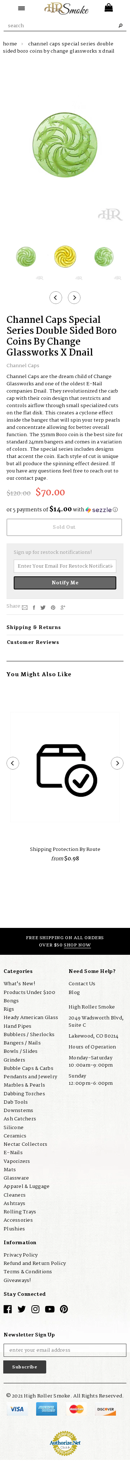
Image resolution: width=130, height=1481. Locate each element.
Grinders (14, 1060)
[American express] (47, 1409)
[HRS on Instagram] (35, 1311)
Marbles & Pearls (24, 1085)
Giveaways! (17, 1281)
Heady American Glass (31, 1018)
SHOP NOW (77, 945)
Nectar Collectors (25, 1144)
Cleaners (15, 1195)
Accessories (18, 1220)
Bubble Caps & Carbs (28, 1068)
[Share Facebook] (34, 608)
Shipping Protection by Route (65, 849)
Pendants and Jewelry (30, 1077)
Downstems (18, 1111)
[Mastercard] (77, 1409)
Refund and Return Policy (35, 1263)
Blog (74, 993)
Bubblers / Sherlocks (29, 1035)
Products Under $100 (29, 993)
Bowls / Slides (21, 1051)
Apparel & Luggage (26, 1186)
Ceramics (15, 1136)
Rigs (9, 1009)
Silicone (13, 1128)
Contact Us (82, 984)
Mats (10, 1170)
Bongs (11, 1001)
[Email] (24, 608)
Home (10, 44)
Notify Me (65, 583)
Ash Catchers (20, 1119)
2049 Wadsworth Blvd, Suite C (96, 1021)
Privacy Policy (21, 1255)
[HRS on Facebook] (8, 1311)
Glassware (16, 1178)
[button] (65, 510)
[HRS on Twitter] (21, 1311)
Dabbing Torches (24, 1094)
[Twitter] (43, 608)
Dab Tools (16, 1102)
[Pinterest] (53, 608)
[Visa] (18, 1409)
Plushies (14, 1229)
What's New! (19, 984)
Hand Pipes (18, 1026)
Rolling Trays (20, 1212)
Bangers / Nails (22, 1043)
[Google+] (63, 608)
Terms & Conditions (28, 1272)
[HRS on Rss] (50, 1311)
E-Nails (13, 1153)
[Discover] (105, 1409)
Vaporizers (17, 1161)
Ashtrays (14, 1204)
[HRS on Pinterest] (64, 1311)
